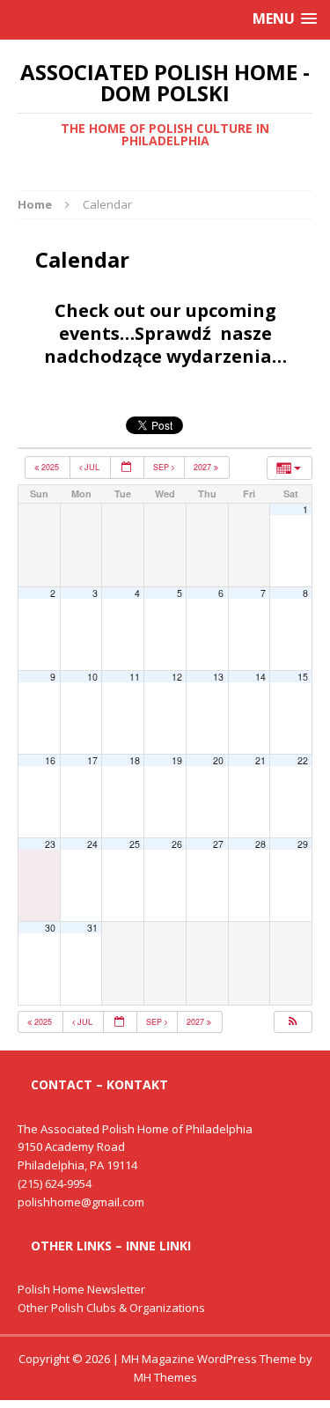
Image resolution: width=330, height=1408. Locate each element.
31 (92, 927)
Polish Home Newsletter (81, 1289)
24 (92, 844)
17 (92, 760)
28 (260, 844)
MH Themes (165, 1377)
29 (302, 844)
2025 (50, 467)
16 (50, 760)
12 (177, 676)
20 (218, 760)
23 (50, 844)
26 (177, 844)
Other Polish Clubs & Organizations (111, 1308)
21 (260, 760)
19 (177, 760)
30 (50, 927)
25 (134, 844)
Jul (92, 467)
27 (218, 844)
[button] (292, 1022)
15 (302, 676)
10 (92, 676)
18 (134, 760)
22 (302, 760)
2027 (204, 467)
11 (134, 676)
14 (260, 676)
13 (218, 676)
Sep (162, 467)
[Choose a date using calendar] (127, 467)
